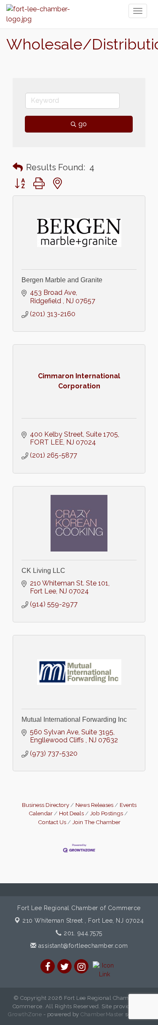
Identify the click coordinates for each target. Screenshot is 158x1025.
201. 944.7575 (82, 933)
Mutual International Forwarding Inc (74, 719)
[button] (18, 167)
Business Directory (45, 804)
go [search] (82, 124)
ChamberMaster (102, 1014)
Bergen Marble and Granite (61, 280)
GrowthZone (25, 1014)
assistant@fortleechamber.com (82, 945)
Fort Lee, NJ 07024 (83, 920)
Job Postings (106, 813)
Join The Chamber (96, 822)
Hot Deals (71, 813)
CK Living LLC (43, 570)
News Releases (94, 804)
